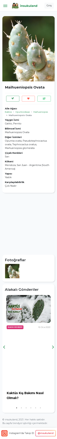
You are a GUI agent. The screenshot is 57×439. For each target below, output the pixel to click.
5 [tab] (35, 407)
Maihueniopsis (40, 112)
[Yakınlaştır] (12, 270)
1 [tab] (16, 407)
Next (52, 342)
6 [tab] (40, 407)
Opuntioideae (22, 112)
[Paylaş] (44, 99)
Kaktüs (8, 112)
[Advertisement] (28, 223)
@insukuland (46, 433)
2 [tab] (21, 407)
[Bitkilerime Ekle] (12, 99)
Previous (4, 342)
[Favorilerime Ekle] (28, 99)
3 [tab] (26, 407)
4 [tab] (30, 407)
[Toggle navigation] (5, 5)
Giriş (49, 5)
